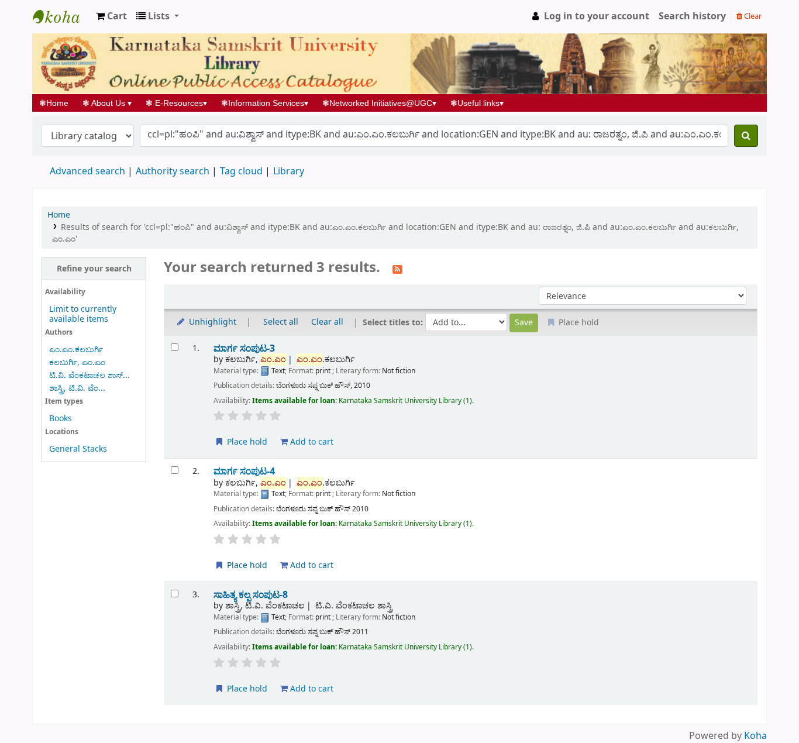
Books (60, 418)
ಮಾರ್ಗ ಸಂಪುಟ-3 (244, 348)
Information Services (264, 103)
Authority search (172, 171)
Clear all (327, 322)
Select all (280, 322)
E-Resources (176, 103)
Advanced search (87, 171)
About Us (107, 103)
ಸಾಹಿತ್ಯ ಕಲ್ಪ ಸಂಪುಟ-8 (250, 594)
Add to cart (310, 442)
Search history (692, 16)
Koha (755, 736)
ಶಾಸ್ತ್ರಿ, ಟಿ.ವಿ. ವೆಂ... (77, 388)
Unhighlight (211, 322)
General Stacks (78, 449)
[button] (111, 16)
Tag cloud (241, 171)
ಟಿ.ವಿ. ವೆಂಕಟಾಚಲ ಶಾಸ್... (89, 375)
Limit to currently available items (82, 314)
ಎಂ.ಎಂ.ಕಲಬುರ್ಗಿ (76, 349)
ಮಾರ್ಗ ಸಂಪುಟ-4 (244, 471)
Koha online (62, 16)
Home (57, 103)
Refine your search (94, 269)
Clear (752, 16)
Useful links (477, 103)
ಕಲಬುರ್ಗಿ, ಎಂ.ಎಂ (77, 362)
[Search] (746, 136)
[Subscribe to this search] (397, 268)
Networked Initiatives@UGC (379, 103)
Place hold (246, 442)
